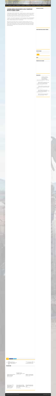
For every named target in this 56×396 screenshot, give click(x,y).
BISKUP (14, 5)
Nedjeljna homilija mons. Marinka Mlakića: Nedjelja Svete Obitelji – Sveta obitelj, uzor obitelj (12, 362)
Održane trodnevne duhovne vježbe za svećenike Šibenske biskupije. (11, 375)
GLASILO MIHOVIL (38, 5)
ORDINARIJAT (18, 5)
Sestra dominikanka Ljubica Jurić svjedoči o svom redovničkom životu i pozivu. (29, 362)
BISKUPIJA (9, 5)
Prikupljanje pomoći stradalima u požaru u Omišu (20, 373)
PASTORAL (33, 5)
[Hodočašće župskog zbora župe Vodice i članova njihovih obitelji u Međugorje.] (37, 94)
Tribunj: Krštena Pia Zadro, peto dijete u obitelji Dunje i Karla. (29, 386)
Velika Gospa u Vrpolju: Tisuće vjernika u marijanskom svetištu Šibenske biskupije (10, 386)
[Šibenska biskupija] (28, 2)
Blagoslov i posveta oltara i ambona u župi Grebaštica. (29, 375)
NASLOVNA (7, 5)
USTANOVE (23, 5)
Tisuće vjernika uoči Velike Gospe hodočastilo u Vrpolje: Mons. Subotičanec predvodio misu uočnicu (20, 386)
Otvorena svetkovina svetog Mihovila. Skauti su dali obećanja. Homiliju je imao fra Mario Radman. (43, 87)
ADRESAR (43, 5)
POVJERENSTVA (28, 5)
